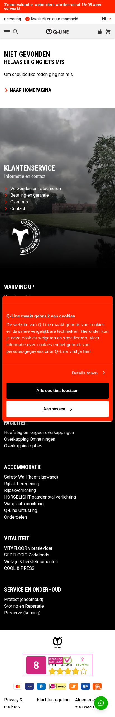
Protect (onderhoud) (23, 599)
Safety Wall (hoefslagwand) (31, 477)
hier (87, 351)
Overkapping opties (23, 446)
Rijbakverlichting (20, 490)
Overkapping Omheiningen (29, 439)
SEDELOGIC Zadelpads (26, 555)
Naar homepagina (30, 90)
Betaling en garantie (29, 195)
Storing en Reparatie (24, 606)
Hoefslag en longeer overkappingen (39, 432)
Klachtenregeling (53, 700)
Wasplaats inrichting (24, 503)
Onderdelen (15, 517)
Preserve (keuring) (22, 612)
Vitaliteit (16, 538)
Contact (17, 208)
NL (104, 19)
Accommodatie (23, 467)
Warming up (19, 287)
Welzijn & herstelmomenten (31, 561)
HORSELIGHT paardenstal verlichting (40, 497)
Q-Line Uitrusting (20, 510)
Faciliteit (16, 422)
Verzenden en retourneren (35, 188)
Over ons (19, 201)
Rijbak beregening (21, 483)
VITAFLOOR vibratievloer (28, 548)
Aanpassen (54, 408)
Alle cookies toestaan (57, 390)
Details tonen (85, 373)
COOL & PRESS (19, 568)
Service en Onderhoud (32, 589)
